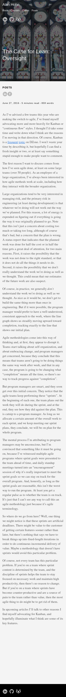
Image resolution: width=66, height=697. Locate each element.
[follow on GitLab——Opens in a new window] (19, 18)
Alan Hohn (10, 4)
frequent (13, 142)
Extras (25, 10)
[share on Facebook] (9, 94)
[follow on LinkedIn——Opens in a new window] (5, 18)
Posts (35, 10)
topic (22, 142)
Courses (15, 10)
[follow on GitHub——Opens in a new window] (12, 18)
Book (5, 10)
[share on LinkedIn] (4, 94)
